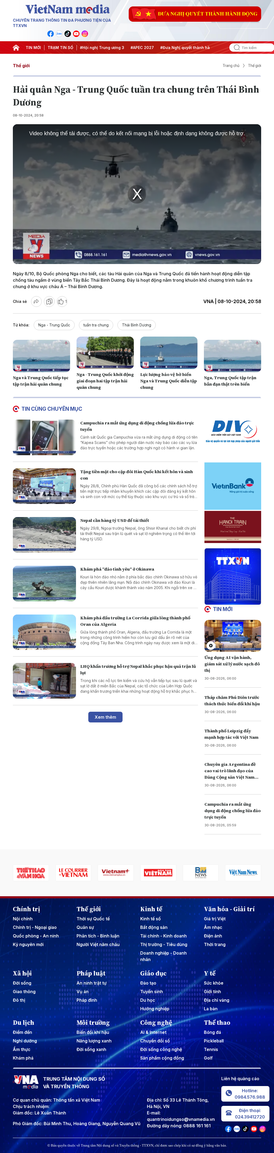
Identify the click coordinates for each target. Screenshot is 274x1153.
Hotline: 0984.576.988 (250, 1094)
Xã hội (22, 973)
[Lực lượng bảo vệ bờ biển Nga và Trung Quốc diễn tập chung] (168, 353)
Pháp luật (91, 973)
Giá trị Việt (215, 918)
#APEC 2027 (142, 47)
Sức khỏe (213, 983)
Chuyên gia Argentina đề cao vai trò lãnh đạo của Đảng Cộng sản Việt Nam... (231, 770)
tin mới (223, 609)
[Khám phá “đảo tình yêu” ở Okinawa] (44, 583)
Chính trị (26, 909)
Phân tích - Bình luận (98, 936)
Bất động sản (154, 927)
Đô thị (19, 1000)
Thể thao (217, 1022)
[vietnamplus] (73, 872)
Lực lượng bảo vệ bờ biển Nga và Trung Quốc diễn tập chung (168, 380)
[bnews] (158, 872)
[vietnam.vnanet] (116, 872)
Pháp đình (87, 1000)
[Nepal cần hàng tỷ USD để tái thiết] (44, 535)
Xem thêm (105, 717)
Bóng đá (212, 1032)
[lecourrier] (31, 872)
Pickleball (214, 1040)
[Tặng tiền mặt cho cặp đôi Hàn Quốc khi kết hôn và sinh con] (44, 486)
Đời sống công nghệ (161, 1049)
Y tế (209, 973)
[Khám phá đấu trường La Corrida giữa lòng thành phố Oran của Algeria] (44, 632)
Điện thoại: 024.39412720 (250, 1114)
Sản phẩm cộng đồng (162, 1058)
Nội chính (23, 918)
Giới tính (212, 991)
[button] (231, 600)
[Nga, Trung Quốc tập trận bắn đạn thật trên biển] (232, 356)
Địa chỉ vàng (216, 1000)
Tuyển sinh (151, 991)
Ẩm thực (22, 1049)
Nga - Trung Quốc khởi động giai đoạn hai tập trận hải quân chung (105, 380)
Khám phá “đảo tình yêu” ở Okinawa (117, 569)
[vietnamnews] (201, 872)
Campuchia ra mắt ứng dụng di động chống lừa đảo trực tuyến (232, 810)
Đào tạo (148, 983)
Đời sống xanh (91, 1049)
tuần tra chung (96, 325)
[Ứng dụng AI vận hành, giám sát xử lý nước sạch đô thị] (232, 636)
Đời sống (22, 983)
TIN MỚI (33, 47)
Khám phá (23, 1058)
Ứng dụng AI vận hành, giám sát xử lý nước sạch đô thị (232, 663)
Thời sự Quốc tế (93, 918)
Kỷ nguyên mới (28, 944)
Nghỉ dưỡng (25, 1040)
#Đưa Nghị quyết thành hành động (192, 47)
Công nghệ (156, 1022)
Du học (147, 1000)
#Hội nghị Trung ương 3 (102, 47)
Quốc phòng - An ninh (36, 936)
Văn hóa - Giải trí (229, 909)
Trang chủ (231, 65)
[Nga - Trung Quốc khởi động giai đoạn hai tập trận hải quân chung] (105, 353)
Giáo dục (153, 973)
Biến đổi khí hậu (93, 1032)
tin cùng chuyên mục (51, 409)
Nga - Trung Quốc (54, 325)
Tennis (211, 1049)
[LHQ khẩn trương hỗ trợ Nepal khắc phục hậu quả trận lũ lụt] (44, 681)
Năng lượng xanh (94, 1040)
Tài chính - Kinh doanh (163, 936)
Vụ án (83, 991)
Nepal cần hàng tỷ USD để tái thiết (114, 520)
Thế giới (21, 65)
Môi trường (93, 1022)
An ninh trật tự (91, 983)
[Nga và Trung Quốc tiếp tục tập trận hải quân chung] (41, 356)
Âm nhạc (213, 927)
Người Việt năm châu (98, 944)
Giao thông (24, 991)
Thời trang (215, 944)
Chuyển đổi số (155, 1040)
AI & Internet (153, 1032)
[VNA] (50, 34)
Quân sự (85, 927)
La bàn (211, 1008)
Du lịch (23, 1022)
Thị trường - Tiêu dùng (163, 944)
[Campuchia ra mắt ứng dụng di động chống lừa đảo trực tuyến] (44, 437)
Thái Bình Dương (136, 325)
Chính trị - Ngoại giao (35, 927)
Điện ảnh (213, 936)
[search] (234, 47)
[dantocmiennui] (243, 872)
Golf (208, 1058)
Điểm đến (22, 1032)
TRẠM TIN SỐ (60, 47)
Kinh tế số (150, 918)
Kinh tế (151, 909)
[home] (16, 47)
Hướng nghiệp (154, 1008)
